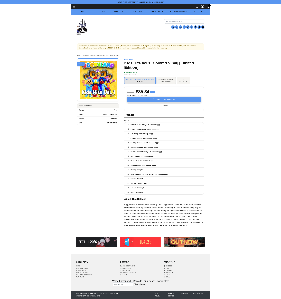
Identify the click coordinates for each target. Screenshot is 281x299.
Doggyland (86, 55)
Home (79, 55)
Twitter (168, 268)
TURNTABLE (198, 12)
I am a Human (140, 284)
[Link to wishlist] (197, 7)
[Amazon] (173, 27)
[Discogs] (180, 27)
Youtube (168, 270)
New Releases (120, 12)
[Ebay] (177, 27)
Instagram (169, 272)
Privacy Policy (157, 295)
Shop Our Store (82, 268)
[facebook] (184, 27)
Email (167, 277)
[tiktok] (199, 27)
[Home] (81, 26)
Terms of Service (171, 295)
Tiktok (167, 275)
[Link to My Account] (202, 7)
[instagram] (195, 27)
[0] (208, 7)
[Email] (203, 27)
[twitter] (188, 27)
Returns (184, 294)
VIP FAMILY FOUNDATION (177, 12)
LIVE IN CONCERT (157, 12)
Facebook (169, 266)
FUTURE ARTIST (138, 12)
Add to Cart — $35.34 (165, 99)
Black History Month (128, 266)
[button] (101, 12)
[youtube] (192, 27)
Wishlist (165, 106)
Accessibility (198, 294)
